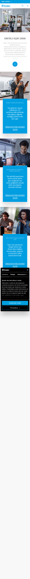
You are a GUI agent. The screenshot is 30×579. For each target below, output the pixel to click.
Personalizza (14, 308)
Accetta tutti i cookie (15, 303)
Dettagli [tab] (12, 274)
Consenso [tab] (5, 274)
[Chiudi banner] (27, 269)
